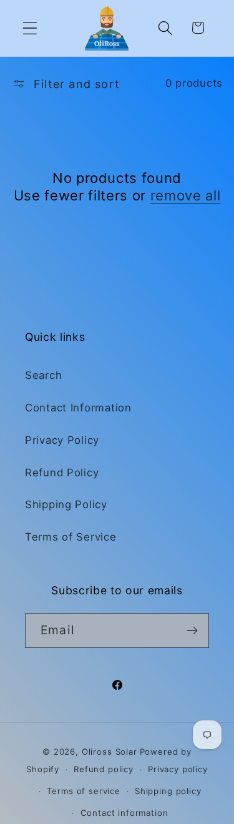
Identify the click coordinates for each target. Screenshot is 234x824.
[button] (30, 27)
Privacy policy (178, 769)
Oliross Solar (109, 752)
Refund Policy (62, 472)
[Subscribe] (191, 630)
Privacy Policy (62, 440)
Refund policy (104, 769)
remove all (185, 195)
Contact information (124, 813)
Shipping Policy (66, 504)
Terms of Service (71, 537)
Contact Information (78, 407)
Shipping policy (168, 791)
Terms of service (83, 791)
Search (43, 375)
